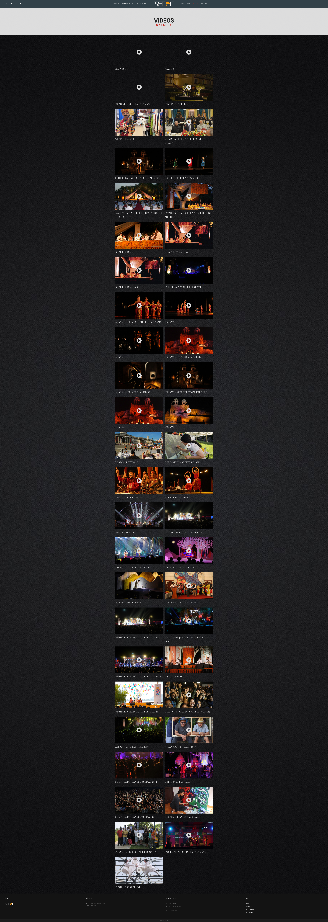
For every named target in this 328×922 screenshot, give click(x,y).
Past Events (249, 906)
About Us (116, 3)
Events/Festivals (127, 3)
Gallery (195, 3)
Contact (204, 3)
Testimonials (186, 3)
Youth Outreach (141, 3)
